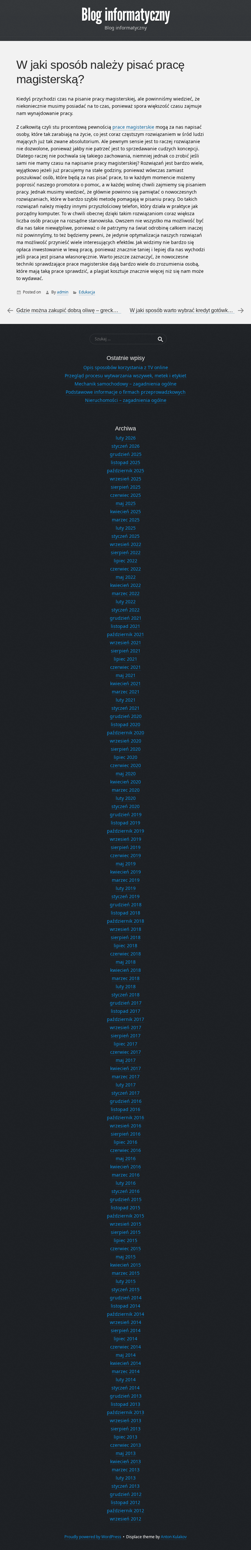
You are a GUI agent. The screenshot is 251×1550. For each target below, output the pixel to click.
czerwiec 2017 (125, 1052)
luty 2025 (126, 528)
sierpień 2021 (126, 651)
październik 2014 (125, 1314)
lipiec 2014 (125, 1338)
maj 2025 (126, 503)
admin (62, 292)
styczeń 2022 (125, 610)
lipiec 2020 (125, 757)
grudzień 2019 (126, 814)
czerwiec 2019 (125, 855)
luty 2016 (126, 1183)
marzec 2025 (126, 520)
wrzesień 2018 (125, 929)
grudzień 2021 (126, 618)
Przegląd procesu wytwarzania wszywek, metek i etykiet (125, 375)
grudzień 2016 (126, 1101)
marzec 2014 (126, 1371)
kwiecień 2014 (125, 1363)
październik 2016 (125, 1117)
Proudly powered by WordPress (92, 1537)
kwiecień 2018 (125, 970)
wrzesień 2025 (125, 479)
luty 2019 (126, 888)
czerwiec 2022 (125, 569)
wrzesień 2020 (125, 741)
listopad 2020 (125, 724)
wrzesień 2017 (125, 1027)
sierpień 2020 (126, 749)
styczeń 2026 (125, 446)
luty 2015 (126, 1281)
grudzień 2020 (126, 716)
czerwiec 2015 (125, 1248)
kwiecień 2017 (125, 1068)
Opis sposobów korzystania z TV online (125, 367)
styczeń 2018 (125, 995)
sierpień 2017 (126, 1035)
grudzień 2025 (126, 454)
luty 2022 (126, 601)
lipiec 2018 (125, 945)
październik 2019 (125, 831)
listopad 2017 (125, 1011)
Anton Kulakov (174, 1537)
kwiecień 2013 (125, 1461)
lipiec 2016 (125, 1142)
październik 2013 (125, 1412)
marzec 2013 (126, 1469)
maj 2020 (126, 773)
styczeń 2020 (125, 806)
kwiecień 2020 (125, 782)
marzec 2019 (126, 880)
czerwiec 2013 (125, 1445)
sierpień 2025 (126, 487)
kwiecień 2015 (125, 1265)
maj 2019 (126, 863)
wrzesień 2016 (125, 1126)
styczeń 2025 (125, 536)
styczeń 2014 (125, 1388)
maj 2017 (126, 1060)
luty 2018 (126, 986)
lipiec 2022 (125, 561)
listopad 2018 (125, 913)
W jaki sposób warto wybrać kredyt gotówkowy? (185, 310)
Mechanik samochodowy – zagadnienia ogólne (125, 384)
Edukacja (87, 292)
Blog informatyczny (125, 14)
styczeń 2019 (125, 896)
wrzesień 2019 (125, 839)
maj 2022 (126, 577)
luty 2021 (126, 700)
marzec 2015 (126, 1273)
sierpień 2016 (126, 1134)
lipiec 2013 (125, 1437)
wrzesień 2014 (125, 1322)
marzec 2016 (126, 1175)
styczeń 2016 (125, 1191)
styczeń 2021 (125, 708)
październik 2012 (125, 1510)
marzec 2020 (126, 790)
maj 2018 (126, 962)
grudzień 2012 (126, 1494)
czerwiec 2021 (125, 667)
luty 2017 (126, 1085)
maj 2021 (126, 675)
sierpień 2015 (126, 1232)
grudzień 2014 (126, 1298)
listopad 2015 (125, 1207)
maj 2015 (126, 1257)
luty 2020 (126, 798)
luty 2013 (126, 1478)
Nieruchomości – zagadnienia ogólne (125, 400)
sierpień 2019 (126, 847)
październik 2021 (125, 634)
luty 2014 (126, 1379)
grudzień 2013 (126, 1396)
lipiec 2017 (125, 1044)
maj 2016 (126, 1158)
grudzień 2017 (126, 1003)
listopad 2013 (125, 1404)
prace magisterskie (133, 127)
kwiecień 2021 (125, 683)
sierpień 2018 (126, 937)
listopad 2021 (125, 626)
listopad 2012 (125, 1502)
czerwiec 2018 (125, 954)
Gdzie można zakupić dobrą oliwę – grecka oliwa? (74, 310)
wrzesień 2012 (125, 1519)
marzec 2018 (126, 978)
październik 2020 (125, 732)
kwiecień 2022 (125, 585)
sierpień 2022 (126, 552)
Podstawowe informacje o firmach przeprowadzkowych (126, 392)
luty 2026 (126, 438)
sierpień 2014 (126, 1330)
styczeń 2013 (125, 1486)
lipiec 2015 (125, 1240)
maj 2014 (126, 1355)
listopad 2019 (125, 823)
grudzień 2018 (126, 904)
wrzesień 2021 (125, 642)
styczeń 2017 (125, 1093)
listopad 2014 (125, 1306)
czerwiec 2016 (125, 1150)
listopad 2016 (125, 1109)
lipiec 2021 (125, 659)
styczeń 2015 (125, 1289)
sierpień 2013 (126, 1429)
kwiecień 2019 (125, 872)
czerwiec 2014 (125, 1347)
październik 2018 (125, 921)
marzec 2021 (126, 692)
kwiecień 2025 (125, 511)
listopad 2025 (125, 462)
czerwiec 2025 (125, 495)
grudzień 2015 (126, 1199)
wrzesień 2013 (125, 1420)
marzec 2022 (126, 593)
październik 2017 (125, 1019)
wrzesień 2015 (125, 1224)
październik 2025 (125, 470)
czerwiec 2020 (125, 765)
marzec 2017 (126, 1076)
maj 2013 (126, 1453)
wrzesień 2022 (125, 544)
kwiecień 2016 (125, 1166)
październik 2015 (125, 1216)
